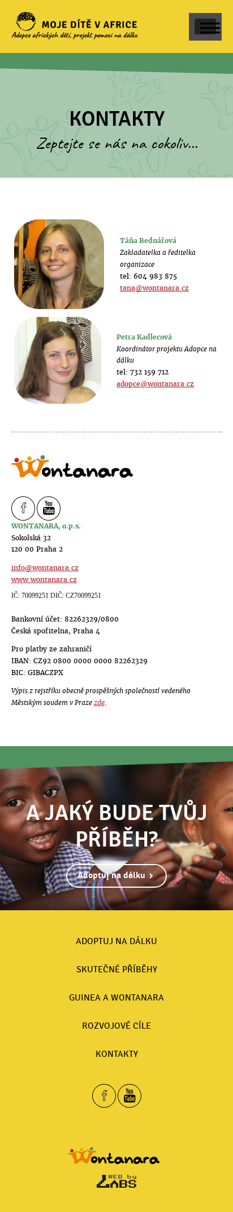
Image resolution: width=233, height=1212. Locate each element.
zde (99, 702)
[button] (205, 26)
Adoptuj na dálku (111, 875)
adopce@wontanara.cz (155, 384)
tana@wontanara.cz (154, 288)
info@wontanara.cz (45, 567)
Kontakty (117, 1054)
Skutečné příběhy (116, 969)
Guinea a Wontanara (116, 997)
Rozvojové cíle (116, 1026)
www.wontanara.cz (44, 579)
